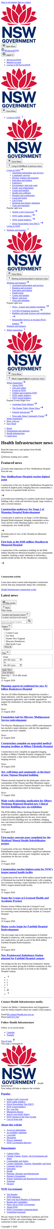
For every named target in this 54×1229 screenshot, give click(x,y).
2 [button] (7, 982)
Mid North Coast (13, 644)
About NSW (17, 385)
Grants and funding (20, 190)
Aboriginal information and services (27, 173)
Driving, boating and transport (25, 178)
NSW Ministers (13, 1197)
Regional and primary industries (26, 203)
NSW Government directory (19, 1142)
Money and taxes (19, 298)
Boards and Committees (17, 1202)
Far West (10, 636)
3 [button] (7, 985)
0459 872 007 (13, 1017)
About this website (11, 1124)
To (4, 662)
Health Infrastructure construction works (18, 589)
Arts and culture (19, 388)
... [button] (7, 987)
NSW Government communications (22, 1209)
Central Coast (12, 633)
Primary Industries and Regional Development (27, 1178)
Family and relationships (23, 188)
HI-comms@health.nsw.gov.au (20, 1014)
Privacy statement (14, 1140)
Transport (11, 1181)
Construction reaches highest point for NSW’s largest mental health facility (27, 871)
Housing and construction (23, 195)
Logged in (9, 55)
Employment (17, 293)
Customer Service (14, 1166)
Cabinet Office (13, 1153)
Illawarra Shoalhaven (15, 641)
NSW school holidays (21, 398)
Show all (7, 647)
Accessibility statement (17, 1132)
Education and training (22, 180)
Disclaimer (11, 1137)
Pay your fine (12, 1109)
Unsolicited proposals (16, 1212)
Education (11, 1168)
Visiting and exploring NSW (24, 393)
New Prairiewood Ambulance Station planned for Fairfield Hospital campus (22, 957)
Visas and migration (20, 205)
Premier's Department (16, 1176)
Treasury (10, 1183)
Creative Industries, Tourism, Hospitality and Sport (29, 1163)
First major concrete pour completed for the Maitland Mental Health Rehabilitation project (26, 840)
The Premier (12, 1194)
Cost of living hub (14, 1119)
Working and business (18, 283)
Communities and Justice (17, 1161)
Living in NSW (15, 170)
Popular (5, 1093)
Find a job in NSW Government (21, 1204)
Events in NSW (19, 390)
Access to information (16, 1130)
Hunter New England (15, 638)
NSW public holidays (21, 395)
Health (9, 1171)
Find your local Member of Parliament (23, 1199)
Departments (8, 1148)
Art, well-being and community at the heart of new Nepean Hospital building (25, 773)
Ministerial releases (15, 1112)
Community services (21, 175)
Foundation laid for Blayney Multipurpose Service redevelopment (25, 719)
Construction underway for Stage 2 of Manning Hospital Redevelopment (22, 511)
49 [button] (8, 990)
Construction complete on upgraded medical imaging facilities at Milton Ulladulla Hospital (27, 745)
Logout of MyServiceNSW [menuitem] (18, 65)
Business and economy (22, 288)
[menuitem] (14, 60)
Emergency (17, 183)
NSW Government (11, 1189)
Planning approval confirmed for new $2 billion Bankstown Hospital (24, 687)
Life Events (17, 200)
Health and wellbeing (21, 193)
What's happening (16, 383)
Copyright (11, 1135)
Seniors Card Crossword (17, 1099)
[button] (8, 977)
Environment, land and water (25, 185)
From (5, 657)
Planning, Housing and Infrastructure (23, 1173)
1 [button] (7, 980)
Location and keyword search (14, 617)
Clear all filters (8, 673)
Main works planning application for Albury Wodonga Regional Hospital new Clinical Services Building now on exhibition (26, 803)
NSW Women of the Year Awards (21, 1117)
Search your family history (18, 1114)
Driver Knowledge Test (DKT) (20, 1104)
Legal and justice (19, 198)
